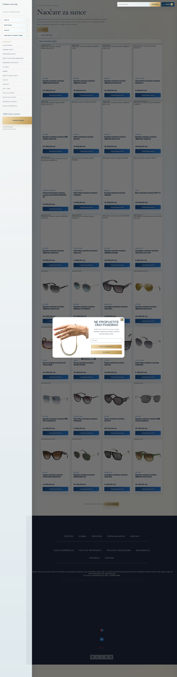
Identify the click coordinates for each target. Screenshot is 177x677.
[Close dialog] (122, 319)
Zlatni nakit (8, 45)
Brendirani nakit (9, 54)
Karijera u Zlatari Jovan (13, 35)
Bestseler (8, 25)
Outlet (6, 30)
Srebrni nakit (8, 49)
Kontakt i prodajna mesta (9, 129)
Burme (5, 71)
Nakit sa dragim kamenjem (13, 58)
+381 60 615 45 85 (8, 127)
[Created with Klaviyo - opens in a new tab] (88, 359)
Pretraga (155, 4)
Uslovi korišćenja (10, 106)
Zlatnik (6, 67)
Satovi (5, 80)
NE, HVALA (106, 352)
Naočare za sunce (10, 101)
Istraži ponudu (18, 120)
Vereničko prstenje (10, 62)
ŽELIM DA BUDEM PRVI (106, 346)
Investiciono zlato (10, 75)
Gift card (6, 88)
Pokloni (6, 84)
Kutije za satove (9, 97)
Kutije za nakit (9, 93)
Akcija (6, 20)
